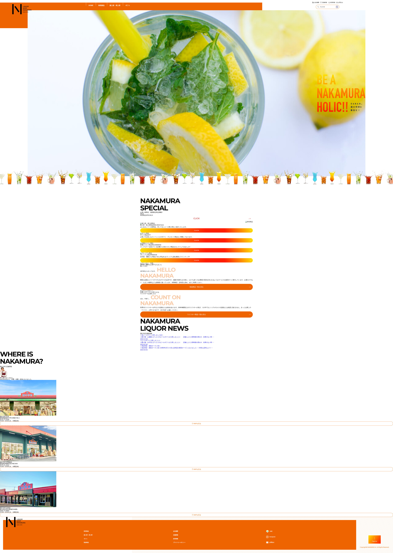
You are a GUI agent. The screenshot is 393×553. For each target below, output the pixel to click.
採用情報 (332, 2)
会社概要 (316, 2)
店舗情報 (324, 2)
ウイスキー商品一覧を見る (196, 314)
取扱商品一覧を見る (196, 287)
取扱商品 (86, 542)
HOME (91, 5)
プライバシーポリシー (179, 542)
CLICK (196, 218)
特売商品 (101, 5)
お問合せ (340, 2)
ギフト (127, 5)
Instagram (272, 537)
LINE (271, 531)
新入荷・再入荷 (115, 5)
